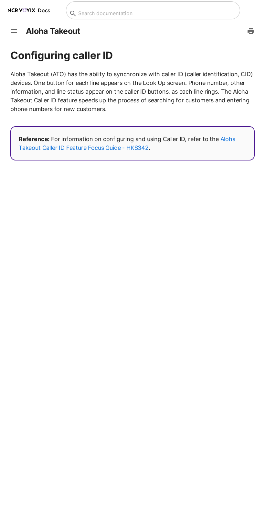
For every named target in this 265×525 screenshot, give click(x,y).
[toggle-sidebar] (14, 31)
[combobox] (152, 13)
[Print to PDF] (250, 31)
